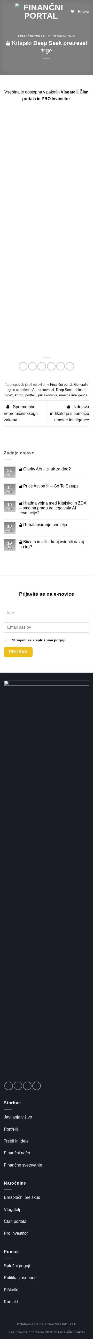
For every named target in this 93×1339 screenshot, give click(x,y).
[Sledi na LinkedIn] (27, 1086)
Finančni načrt (17, 1153)
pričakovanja (47, 395)
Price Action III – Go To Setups (50, 486)
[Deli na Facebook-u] (32, 366)
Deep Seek (64, 390)
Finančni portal (32, 36)
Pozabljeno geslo (46, 236)
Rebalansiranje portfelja (44, 525)
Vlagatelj (12, 1209)
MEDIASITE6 (65, 1324)
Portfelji (11, 1129)
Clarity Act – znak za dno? (46, 469)
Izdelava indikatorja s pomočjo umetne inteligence (69, 413)
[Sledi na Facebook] (8, 1086)
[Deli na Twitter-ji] (41, 366)
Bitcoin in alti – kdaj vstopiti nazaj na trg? (51, 544)
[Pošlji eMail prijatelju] (51, 366)
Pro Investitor (16, 1233)
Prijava (83, 11)
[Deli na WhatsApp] (23, 366)
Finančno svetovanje (23, 1165)
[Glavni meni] (7, 11)
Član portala (15, 1221)
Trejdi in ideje (16, 1141)
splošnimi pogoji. (51, 640)
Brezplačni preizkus (22, 1197)
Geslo (18, 170)
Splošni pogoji (17, 1266)
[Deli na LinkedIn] (70, 366)
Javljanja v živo (18, 1117)
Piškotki (11, 1290)
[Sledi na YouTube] (36, 1086)
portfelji (30, 395)
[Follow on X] (18, 1086)
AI (34, 390)
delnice (80, 390)
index (9, 395)
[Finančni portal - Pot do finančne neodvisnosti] (41, 11)
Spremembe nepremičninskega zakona (21, 413)
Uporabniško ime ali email (37, 146)
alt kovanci (46, 390)
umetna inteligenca (73, 395)
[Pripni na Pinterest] (60, 366)
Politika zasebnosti (21, 1277)
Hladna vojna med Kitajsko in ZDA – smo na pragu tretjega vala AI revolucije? (52, 508)
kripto (19, 395)
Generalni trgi (61, 36)
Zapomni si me (34, 193)
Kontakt (11, 1301)
